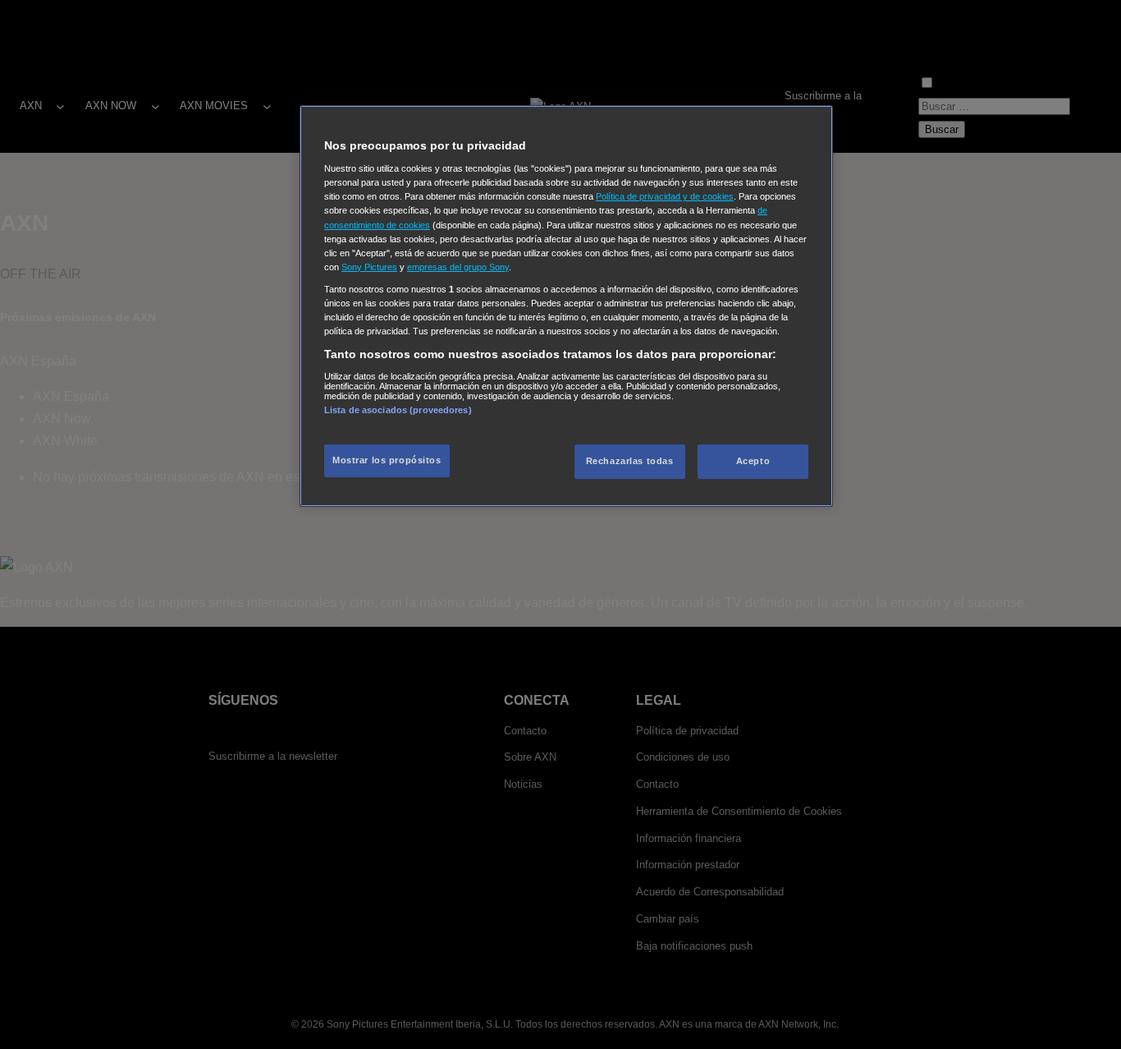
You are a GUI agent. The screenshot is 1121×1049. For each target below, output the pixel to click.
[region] (566, 306)
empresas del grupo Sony (458, 267)
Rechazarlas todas (630, 461)
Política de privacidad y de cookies (665, 196)
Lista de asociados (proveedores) (398, 410)
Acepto (753, 461)
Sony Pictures (369, 267)
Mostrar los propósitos (387, 460)
